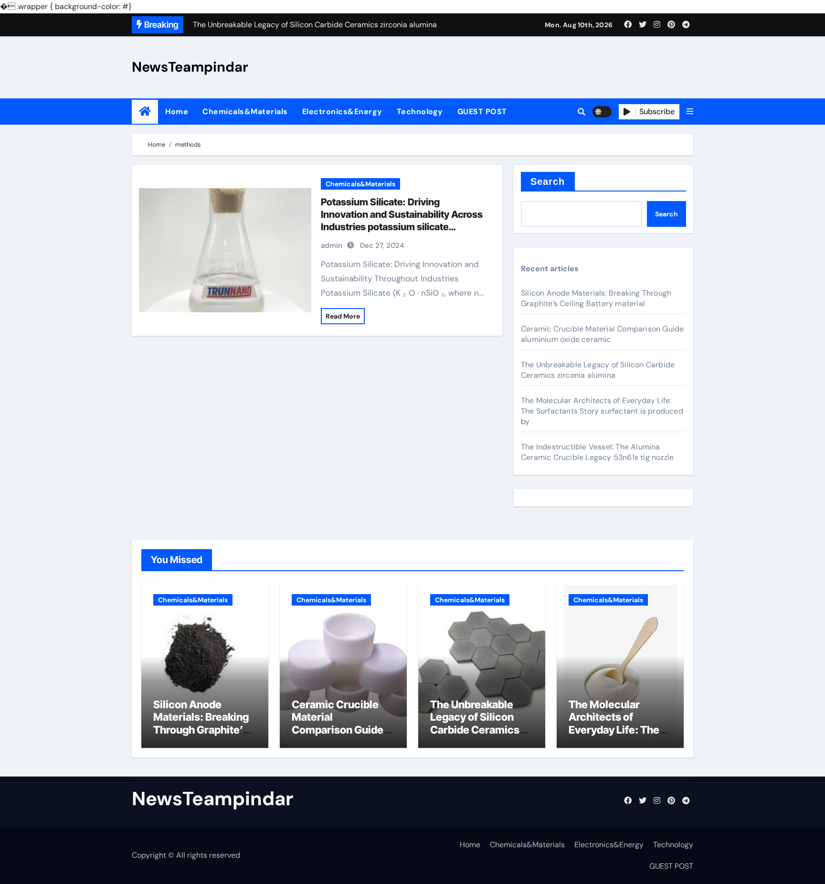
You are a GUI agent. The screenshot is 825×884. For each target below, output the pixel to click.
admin (331, 245)
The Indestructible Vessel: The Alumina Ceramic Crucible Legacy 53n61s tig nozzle (597, 452)
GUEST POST (482, 112)
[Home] (145, 111)
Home (176, 112)
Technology (420, 112)
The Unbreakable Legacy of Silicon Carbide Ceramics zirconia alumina (598, 370)
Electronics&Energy (342, 112)
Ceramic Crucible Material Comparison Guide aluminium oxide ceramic (602, 334)
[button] (690, 111)
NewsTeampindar (190, 67)
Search (547, 181)
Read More (343, 316)
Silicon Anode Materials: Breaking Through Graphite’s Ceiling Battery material (596, 298)
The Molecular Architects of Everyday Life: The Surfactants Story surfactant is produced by (602, 410)
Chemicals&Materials (245, 112)
